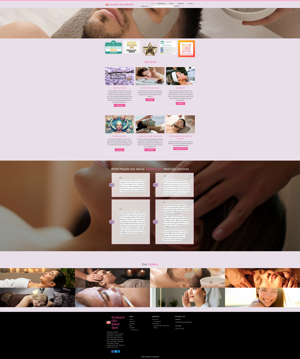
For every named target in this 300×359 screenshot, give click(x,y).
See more (180, 103)
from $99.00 (150, 150)
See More (119, 150)
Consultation (119, 105)
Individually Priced (180, 148)
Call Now (150, 100)
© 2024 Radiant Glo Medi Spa (150, 357)
